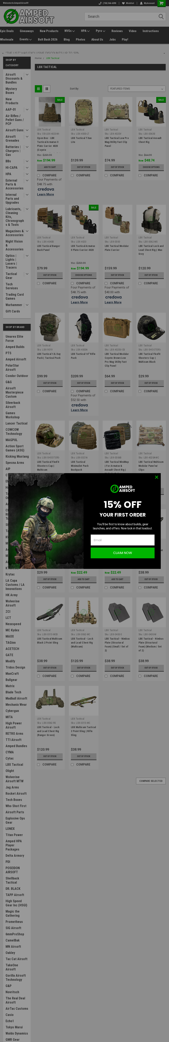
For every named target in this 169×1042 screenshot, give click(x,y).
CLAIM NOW (122, 552)
